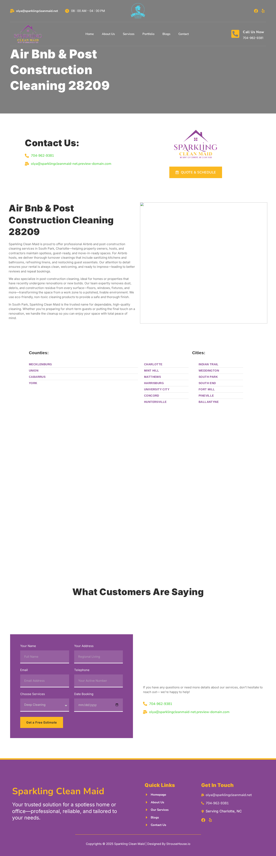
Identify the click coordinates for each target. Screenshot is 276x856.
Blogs (166, 34)
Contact (183, 34)
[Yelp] (263, 11)
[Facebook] (256, 11)
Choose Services (32, 694)
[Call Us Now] (235, 33)
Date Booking (83, 694)
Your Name (28, 646)
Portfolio (148, 34)
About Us (108, 34)
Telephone (82, 670)
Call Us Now (253, 32)
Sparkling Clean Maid (58, 791)
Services (128, 34)
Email (24, 670)
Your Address (84, 646)
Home (89, 34)
